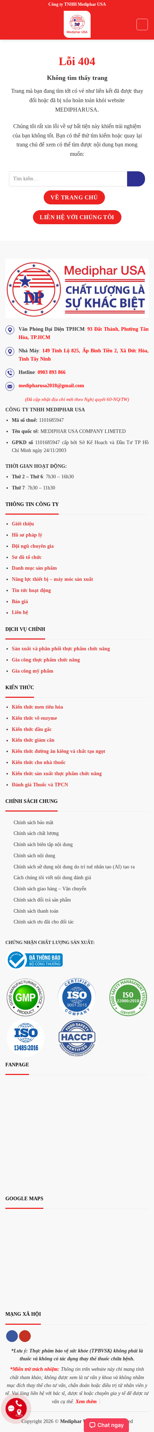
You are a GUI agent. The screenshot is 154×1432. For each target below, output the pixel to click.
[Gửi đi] (136, 178)
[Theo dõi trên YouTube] (25, 1336)
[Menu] (9, 24)
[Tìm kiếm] (142, 24)
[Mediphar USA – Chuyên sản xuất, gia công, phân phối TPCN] (77, 24)
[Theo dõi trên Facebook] (12, 1336)
